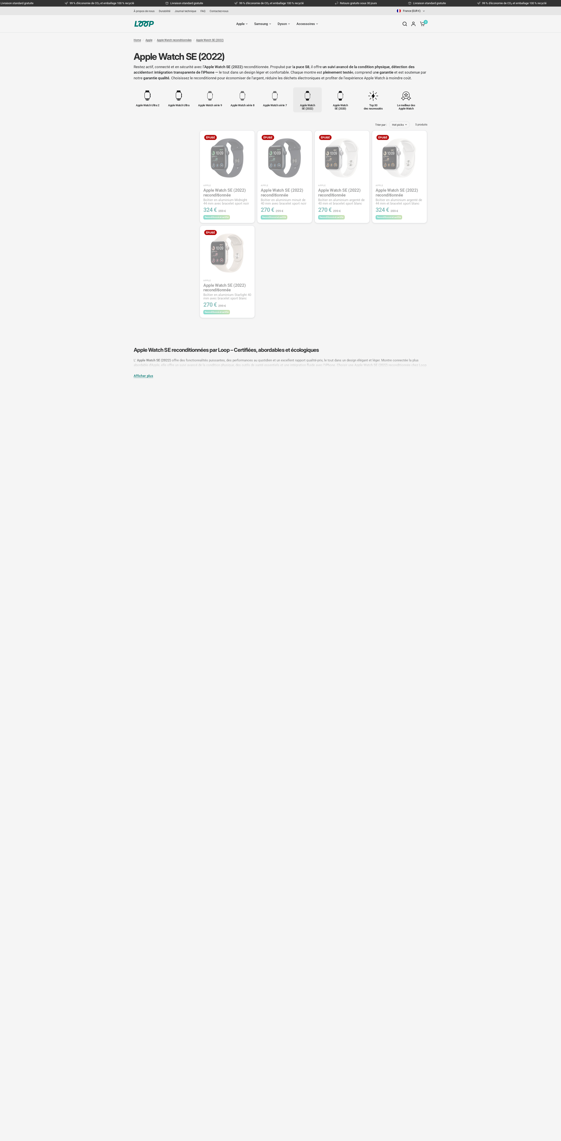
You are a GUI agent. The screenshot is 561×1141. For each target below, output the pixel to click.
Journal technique (185, 11)
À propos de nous (144, 11)
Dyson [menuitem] (282, 24)
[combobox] (411, 11)
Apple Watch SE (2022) (210, 40)
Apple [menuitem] (240, 24)
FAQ (203, 11)
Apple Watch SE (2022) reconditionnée (226, 196)
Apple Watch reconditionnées (174, 40)
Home (137, 40)
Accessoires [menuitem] (305, 24)
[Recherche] (404, 24)
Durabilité (164, 11)
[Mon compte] (413, 24)
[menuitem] (145, 11)
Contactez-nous (219, 11)
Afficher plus (143, 376)
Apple (149, 40)
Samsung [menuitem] (261, 24)
